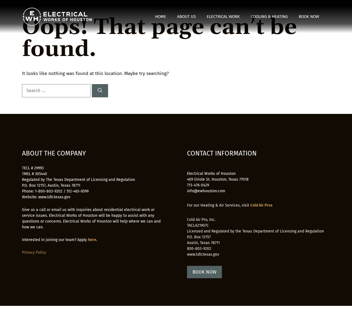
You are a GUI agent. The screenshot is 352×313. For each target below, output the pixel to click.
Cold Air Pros (261, 205)
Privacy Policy (34, 252)
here (92, 239)
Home (160, 16)
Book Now (309, 16)
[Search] (100, 90)
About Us (186, 16)
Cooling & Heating (269, 16)
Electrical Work (223, 16)
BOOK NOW (204, 272)
